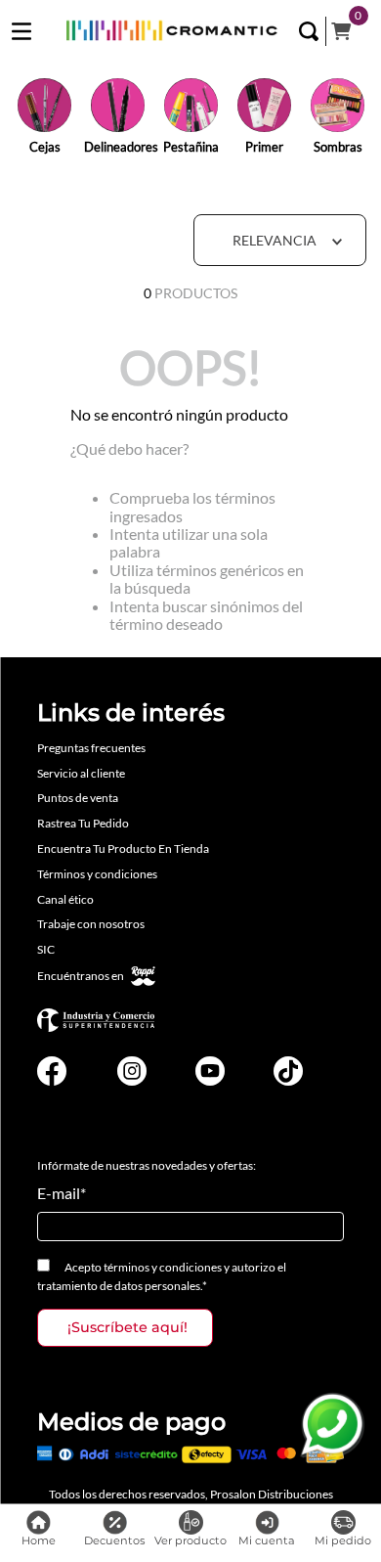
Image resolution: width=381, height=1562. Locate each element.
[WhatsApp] (332, 1425)
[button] (308, 31)
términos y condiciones (163, 1267)
